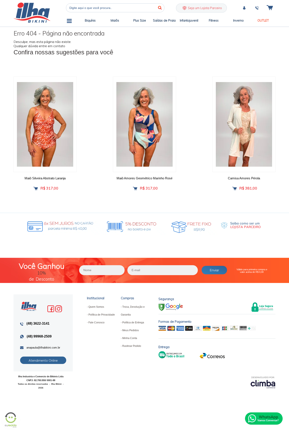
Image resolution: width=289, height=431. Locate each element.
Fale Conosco (96, 322)
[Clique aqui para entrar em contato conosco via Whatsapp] (264, 418)
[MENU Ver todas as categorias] (69, 22)
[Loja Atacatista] (240, 225)
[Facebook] (50, 308)
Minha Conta (129, 338)
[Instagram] (58, 308)
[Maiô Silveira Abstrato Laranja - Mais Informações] (45, 124)
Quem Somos (96, 306)
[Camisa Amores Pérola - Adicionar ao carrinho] (234, 188)
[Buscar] (160, 8)
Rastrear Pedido (131, 346)
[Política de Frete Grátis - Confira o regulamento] (110, 225)
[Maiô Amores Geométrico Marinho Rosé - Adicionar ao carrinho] (135, 188)
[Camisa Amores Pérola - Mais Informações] (244, 124)
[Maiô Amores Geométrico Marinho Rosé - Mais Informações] (144, 124)
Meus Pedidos (130, 330)
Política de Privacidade (101, 314)
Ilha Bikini (32, 13)
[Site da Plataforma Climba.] (262, 382)
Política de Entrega (133, 322)
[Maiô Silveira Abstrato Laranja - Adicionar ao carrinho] (35, 188)
